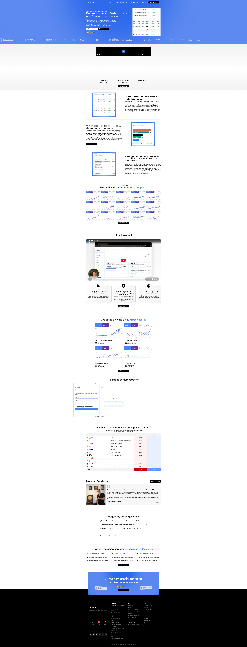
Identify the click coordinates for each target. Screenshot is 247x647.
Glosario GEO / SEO (132, 617)
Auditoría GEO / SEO (115, 612)
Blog (145, 616)
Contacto (133, 2)
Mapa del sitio (147, 620)
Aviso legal (99, 643)
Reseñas (146, 618)
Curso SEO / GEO (131, 622)
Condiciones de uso (130, 643)
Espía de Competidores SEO (117, 628)
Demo (127, 2)
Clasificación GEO (115, 622)
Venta (141, 643)
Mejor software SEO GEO (133, 609)
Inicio (87, 11)
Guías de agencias (132, 620)
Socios (145, 625)
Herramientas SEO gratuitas (134, 624)
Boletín (145, 614)
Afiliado (122, 2)
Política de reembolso (120, 643)
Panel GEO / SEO (115, 630)
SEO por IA (130, 607)
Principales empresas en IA (134, 615)
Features (92, 11)
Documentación (147, 609)
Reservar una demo (148, 605)
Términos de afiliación (152, 643)
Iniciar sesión (145, 2)
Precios (116, 2)
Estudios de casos (148, 622)
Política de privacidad (215, 399)
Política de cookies (115, 644)
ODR (136, 644)
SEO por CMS (131, 605)
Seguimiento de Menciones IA (117, 638)
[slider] (118, 54)
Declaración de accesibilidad (127, 644)
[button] (111, 2)
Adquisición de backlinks (116, 632)
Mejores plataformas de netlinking (133, 612)
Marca (145, 612)
